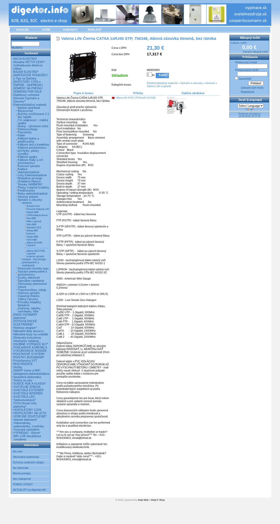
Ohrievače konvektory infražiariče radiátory (27, 339)
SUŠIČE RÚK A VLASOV (29, 383)
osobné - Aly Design (34, 259)
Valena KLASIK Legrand (34, 243)
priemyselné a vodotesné (30, 264)
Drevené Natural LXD (37, 209)
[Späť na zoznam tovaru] (58, 38)
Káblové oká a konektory (33, 144)
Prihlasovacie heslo (247, 70)
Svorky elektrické (29, 277)
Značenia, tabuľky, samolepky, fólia (29, 310)
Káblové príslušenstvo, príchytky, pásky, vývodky (32, 150)
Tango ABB (32, 236)
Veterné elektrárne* (25, 419)
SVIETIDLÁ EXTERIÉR (28, 390)
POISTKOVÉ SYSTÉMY (29, 354)
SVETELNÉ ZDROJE (27, 387)
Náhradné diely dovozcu (28, 331)
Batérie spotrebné (29, 107)
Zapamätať (245, 78)
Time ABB (31, 239)
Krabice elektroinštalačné (28, 171)
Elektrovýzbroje (27, 129)
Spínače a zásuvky (191, 83)
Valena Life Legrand (159, 86)
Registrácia (247, 91)
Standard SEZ (33, 227)
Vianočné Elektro (28, 296)
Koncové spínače (29, 166)
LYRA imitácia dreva (36, 215)
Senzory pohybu (28, 196)
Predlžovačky (26, 190)
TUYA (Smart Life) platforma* (24, 405)
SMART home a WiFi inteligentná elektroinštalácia (31, 372)
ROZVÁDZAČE (23, 364)
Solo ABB (31, 224)
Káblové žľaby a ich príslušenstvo (30, 161)
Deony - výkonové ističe (33, 126)
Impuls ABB (32, 212)
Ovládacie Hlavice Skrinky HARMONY (30, 183)
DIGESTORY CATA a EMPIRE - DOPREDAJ (28, 83)
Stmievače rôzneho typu (33, 268)
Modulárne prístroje (30, 178)
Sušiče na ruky (22, 380)
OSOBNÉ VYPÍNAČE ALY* (30, 344)
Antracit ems (33, 206)
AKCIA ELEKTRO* (25, 58)
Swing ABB (32, 230)
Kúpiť (162, 75)
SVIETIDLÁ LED (24, 396)
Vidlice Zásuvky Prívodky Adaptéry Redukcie (29, 302)
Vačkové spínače (29, 293)
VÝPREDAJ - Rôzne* (26, 432)
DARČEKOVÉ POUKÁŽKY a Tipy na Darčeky (30, 77)
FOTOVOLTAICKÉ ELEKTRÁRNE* (25, 323)
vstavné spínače (35, 256)
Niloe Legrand (33, 221)
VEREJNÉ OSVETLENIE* (30, 416)
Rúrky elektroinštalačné (32, 193)
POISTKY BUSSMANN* (28, 357)
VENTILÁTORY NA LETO (29, 413)
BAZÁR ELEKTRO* (25, 72)
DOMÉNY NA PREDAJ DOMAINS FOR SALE (28, 90)
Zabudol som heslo (252, 87)
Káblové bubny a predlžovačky (28, 140)
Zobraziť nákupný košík (255, 51)
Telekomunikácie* (24, 400)
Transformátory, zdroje (32, 290)
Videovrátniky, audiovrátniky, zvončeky (28, 424)
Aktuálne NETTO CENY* (29, 62)
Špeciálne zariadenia (31, 280)
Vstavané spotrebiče (26, 429)
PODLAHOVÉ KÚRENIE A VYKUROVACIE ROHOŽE (30, 349)
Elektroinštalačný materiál (162, 83)
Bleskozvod (25, 111)
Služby (17, 367)
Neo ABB (31, 218)
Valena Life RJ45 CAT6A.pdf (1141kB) (136, 97)
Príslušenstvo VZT (25, 360)
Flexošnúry (25, 132)
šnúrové (30, 233)
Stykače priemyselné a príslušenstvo (32, 273)
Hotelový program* (25, 327)
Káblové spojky (27, 156)
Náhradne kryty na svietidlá (30, 334)
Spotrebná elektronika (27, 377)
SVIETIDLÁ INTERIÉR (27, 393)
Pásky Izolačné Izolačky (33, 187)
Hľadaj (17, 47)
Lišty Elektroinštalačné (32, 175)
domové (210, 83)
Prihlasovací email (246, 62)
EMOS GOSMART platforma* (25, 316)
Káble (21, 135)
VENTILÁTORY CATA (27, 409)
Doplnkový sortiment (26, 95)
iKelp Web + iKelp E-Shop (151, 500)
